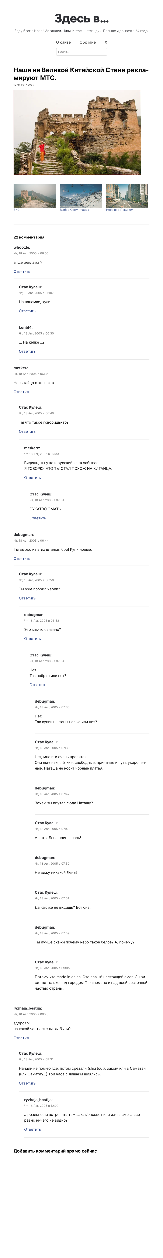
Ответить (22, 271)
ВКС (17, 209)
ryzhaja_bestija (27, 1008)
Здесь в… (81, 18)
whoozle (21, 247)
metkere (21, 368)
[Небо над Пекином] (127, 196)
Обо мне (88, 42)
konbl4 (25, 327)
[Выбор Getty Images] (81, 196)
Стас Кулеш (30, 287)
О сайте (63, 42)
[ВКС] (35, 196)
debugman (23, 534)
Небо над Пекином (119, 209)
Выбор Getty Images (74, 209)
